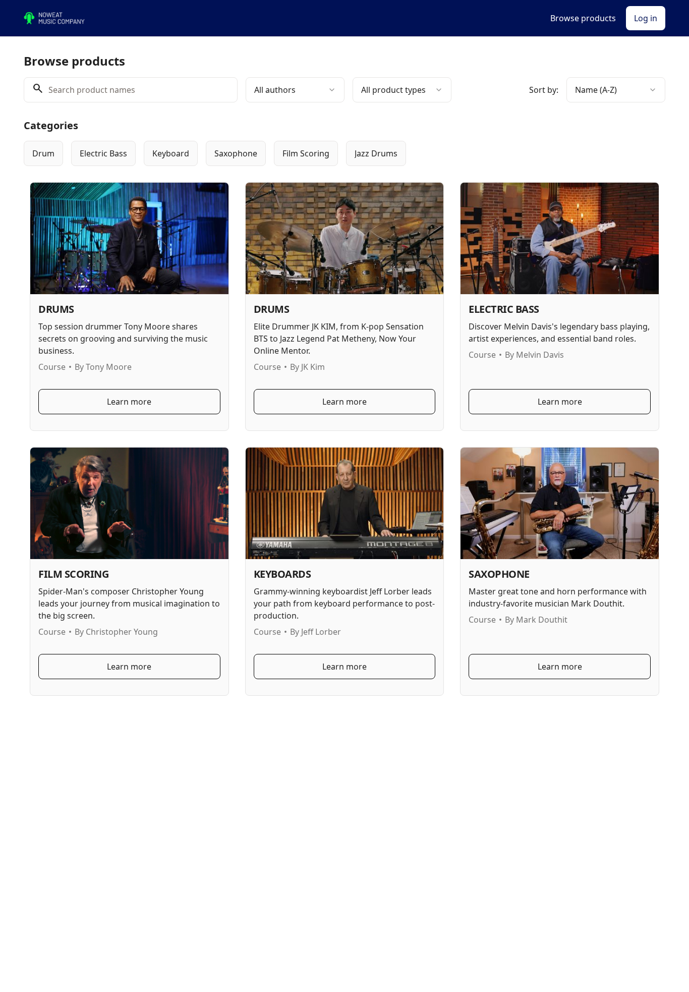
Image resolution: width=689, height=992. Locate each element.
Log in (645, 18)
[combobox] (295, 89)
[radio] (43, 153)
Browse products (583, 18)
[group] (303, 153)
